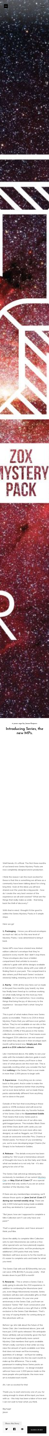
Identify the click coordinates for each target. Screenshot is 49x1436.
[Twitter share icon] (6, 1429)
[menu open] (42, 6)
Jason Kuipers (31, 723)
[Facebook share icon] (14, 1429)
